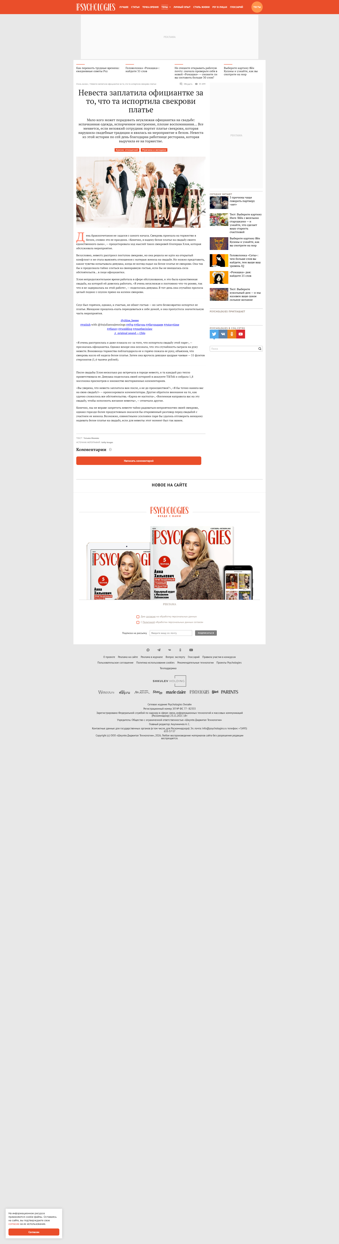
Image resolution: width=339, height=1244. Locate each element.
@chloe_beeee (130, 320)
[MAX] (148, 650)
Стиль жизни (201, 7)
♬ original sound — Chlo (129, 333)
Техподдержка (168, 668)
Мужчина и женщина (154, 150)
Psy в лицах (219, 7)
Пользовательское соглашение (115, 662)
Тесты (257, 7)
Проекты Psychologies (229, 662)
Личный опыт (182, 7)
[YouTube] (191, 650)
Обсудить (188, 84)
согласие (151, 616)
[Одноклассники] (180, 650)
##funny (112, 329)
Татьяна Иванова (91, 438)
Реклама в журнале (152, 657)
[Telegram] (159, 650)
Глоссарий (236, 7)
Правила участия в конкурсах (219, 657)
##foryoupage (154, 324)
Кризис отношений (127, 150)
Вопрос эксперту (175, 657)
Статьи (135, 7)
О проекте (109, 657)
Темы (164, 7)
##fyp (129, 324)
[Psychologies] (95, 7)
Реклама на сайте (128, 657)
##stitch (85, 324)
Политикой (149, 622)
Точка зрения (150, 7)
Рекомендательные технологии (195, 662)
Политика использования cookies (155, 662)
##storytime (171, 324)
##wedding (125, 329)
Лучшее (123, 7)
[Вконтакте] (169, 650)
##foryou (139, 324)
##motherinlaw (142, 329)
